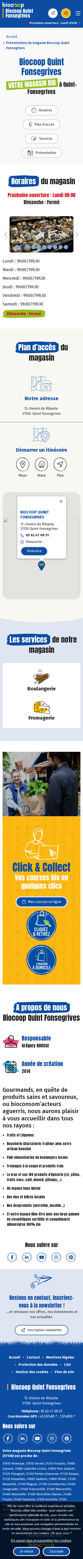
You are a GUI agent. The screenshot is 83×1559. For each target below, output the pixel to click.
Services (45, 139)
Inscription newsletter (44, 1330)
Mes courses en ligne (44, 902)
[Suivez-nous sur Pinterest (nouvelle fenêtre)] (71, 1257)
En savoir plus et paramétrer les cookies (41, 1540)
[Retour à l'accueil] (13, 5)
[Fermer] (61, 501)
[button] (6, 234)
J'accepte (56, 1551)
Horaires (45, 110)
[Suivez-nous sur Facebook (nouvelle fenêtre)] (12, 1257)
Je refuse (26, 1551)
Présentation (46, 153)
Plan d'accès (44, 124)
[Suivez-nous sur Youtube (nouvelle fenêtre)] (41, 1257)
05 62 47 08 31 (37, 535)
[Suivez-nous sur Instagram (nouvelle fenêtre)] (56, 1257)
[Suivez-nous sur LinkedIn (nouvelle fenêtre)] (26, 1257)
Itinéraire (34, 551)
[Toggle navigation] (78, 14)
